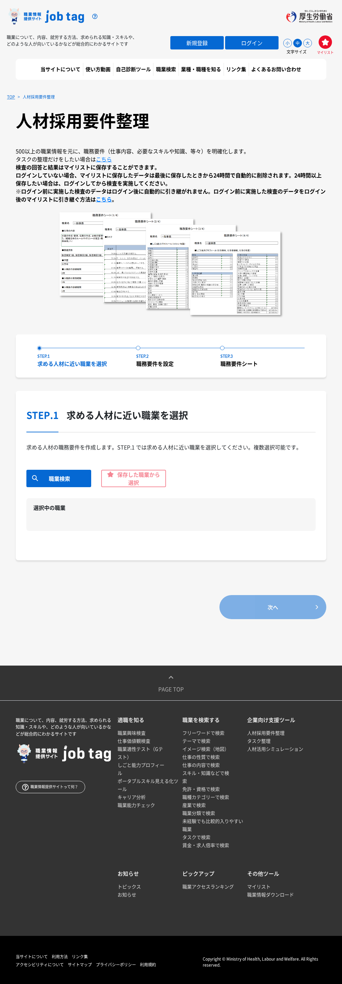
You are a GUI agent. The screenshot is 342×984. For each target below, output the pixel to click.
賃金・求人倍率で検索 (205, 845)
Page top (171, 689)
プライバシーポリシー (116, 965)
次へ (273, 607)
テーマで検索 (196, 740)
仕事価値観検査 (134, 740)
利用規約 (148, 965)
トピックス (129, 886)
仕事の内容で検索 (201, 764)
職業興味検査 (132, 732)
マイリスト (259, 886)
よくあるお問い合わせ (276, 69)
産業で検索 (194, 805)
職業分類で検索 (198, 813)
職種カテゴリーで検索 (205, 797)
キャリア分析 (132, 797)
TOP (11, 97)
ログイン (252, 43)
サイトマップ (80, 965)
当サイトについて (60, 69)
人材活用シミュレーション (275, 748)
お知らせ (127, 894)
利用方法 (60, 957)
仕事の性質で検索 (201, 756)
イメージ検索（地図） (205, 748)
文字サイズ (297, 52)
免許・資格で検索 (201, 789)
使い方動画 (99, 69)
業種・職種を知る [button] (201, 69)
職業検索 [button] (166, 69)
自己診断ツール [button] (134, 69)
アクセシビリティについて (40, 965)
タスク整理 (259, 740)
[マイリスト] (325, 42)
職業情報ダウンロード (270, 894)
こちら (104, 159)
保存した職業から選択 (138, 478)
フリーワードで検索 (203, 732)
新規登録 (197, 43)
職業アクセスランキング (208, 886)
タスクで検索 (196, 837)
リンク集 (236, 69)
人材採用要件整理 (266, 732)
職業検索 (59, 478)
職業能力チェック (136, 805)
